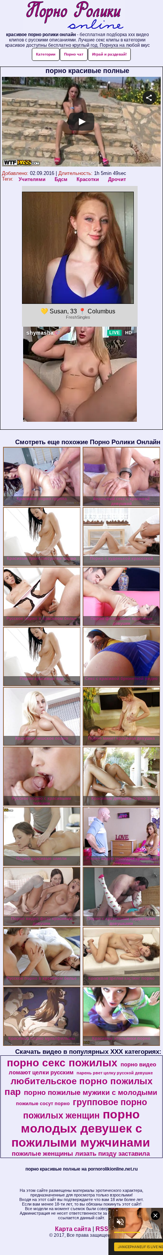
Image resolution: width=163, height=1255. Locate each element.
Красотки (88, 179)
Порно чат (73, 54)
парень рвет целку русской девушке (115, 1073)
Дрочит (117, 179)
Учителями (32, 179)
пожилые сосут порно (43, 1103)
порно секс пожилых (62, 1063)
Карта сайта (73, 1229)
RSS (102, 1229)
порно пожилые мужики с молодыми (90, 1092)
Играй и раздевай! (109, 54)
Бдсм (61, 179)
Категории (45, 54)
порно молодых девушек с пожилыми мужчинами (80, 1128)
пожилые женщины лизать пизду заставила (81, 1153)
